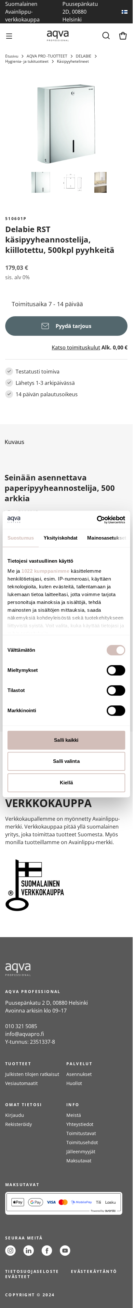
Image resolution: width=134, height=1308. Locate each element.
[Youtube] (65, 1250)
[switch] (116, 670)
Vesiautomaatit (21, 1083)
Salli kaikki (66, 740)
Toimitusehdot (82, 1142)
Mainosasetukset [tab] (106, 538)
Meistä (73, 1115)
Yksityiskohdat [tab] (60, 538)
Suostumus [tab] (20, 538)
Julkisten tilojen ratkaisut (32, 1074)
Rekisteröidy (18, 1124)
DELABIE (83, 56)
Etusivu (11, 56)
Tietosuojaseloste (32, 1271)
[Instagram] (10, 1250)
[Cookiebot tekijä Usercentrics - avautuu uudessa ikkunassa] (96, 520)
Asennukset (79, 1074)
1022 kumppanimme (45, 571)
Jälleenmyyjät (80, 1151)
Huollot (74, 1083)
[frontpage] (63, 969)
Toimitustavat (81, 1133)
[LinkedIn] (28, 1250)
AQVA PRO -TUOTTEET (47, 56)
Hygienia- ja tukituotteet (26, 61)
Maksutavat (78, 1161)
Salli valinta (66, 761)
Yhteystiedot (79, 1124)
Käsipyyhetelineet (73, 61)
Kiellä (66, 782)
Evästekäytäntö (94, 1271)
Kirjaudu (14, 1115)
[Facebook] (47, 1250)
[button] (65, 441)
